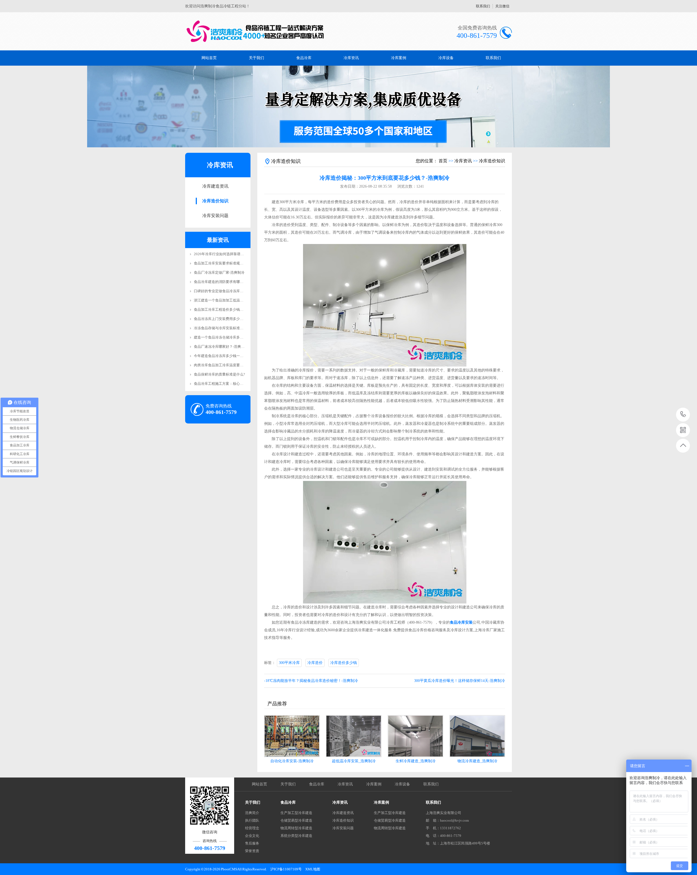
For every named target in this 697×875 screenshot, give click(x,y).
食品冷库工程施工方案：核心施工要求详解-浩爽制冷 (235, 384)
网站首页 (209, 58)
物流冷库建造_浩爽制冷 (477, 761)
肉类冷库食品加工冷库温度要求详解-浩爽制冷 (230, 365)
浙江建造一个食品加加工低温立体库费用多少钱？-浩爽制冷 (240, 300)
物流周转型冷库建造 (296, 828)
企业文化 (252, 836)
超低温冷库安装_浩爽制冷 (354, 761)
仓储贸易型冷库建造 (296, 820)
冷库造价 (315, 663)
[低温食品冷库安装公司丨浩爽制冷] (255, 31)
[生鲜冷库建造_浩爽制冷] (415, 736)
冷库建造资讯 (215, 186)
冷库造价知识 (215, 201)
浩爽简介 (252, 813)
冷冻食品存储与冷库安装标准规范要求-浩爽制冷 (231, 328)
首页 (443, 160)
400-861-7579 (683, 414)
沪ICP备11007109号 (286, 869)
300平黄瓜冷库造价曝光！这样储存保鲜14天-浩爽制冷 (459, 681)
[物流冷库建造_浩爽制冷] (477, 736)
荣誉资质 (252, 851)
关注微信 (502, 6)
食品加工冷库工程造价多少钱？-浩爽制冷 (226, 309)
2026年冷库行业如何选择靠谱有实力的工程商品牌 (233, 254)
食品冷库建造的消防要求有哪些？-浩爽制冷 (228, 282)
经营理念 (252, 828)
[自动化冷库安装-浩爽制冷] (292, 736)
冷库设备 (446, 58)
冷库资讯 (351, 58)
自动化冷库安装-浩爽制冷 (292, 761)
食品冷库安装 (461, 622)
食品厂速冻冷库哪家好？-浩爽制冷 (221, 346)
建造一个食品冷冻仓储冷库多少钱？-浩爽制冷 (230, 337)
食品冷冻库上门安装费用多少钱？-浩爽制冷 (228, 319)
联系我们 (483, 6)
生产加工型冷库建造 (296, 813)
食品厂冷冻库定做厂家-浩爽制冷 (219, 272)
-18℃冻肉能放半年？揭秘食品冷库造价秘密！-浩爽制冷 (311, 681)
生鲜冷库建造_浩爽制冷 (416, 761)
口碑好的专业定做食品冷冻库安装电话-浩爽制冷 (231, 291)
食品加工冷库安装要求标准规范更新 (222, 263)
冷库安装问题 (215, 215)
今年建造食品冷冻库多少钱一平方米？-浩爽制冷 (231, 356)
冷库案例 (398, 58)
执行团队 (252, 820)
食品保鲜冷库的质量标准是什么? (219, 374)
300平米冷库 (289, 663)
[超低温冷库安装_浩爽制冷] (353, 736)
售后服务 (252, 843)
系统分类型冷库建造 (296, 836)
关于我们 (256, 58)
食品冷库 (303, 58)
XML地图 (312, 869)
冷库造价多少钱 (343, 663)
